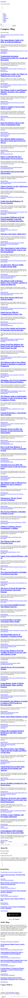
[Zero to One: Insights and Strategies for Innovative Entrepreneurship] (14, 324)
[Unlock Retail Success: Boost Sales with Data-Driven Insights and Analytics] (14, 762)
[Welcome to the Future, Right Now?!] (9, 229)
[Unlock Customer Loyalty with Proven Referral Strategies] (14, 182)
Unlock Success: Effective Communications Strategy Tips (11, 313)
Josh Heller (3, 879)
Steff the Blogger (4, 49)
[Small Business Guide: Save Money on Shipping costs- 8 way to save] (14, 70)
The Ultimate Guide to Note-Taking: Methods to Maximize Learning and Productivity (13, 364)
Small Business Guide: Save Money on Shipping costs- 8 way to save (14, 75)
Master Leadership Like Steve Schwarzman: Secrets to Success (12, 157)
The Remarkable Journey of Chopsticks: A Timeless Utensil (11, 635)
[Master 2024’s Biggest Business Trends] (9, 712)
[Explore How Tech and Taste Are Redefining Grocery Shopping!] (4, 904)
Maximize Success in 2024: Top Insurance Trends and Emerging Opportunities (12, 430)
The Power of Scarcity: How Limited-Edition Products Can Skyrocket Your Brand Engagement (14, 800)
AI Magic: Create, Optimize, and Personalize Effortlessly (12, 815)
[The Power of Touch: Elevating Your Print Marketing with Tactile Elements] (14, 584)
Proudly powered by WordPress (15, 996)
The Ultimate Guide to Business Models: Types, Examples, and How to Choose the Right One (14, 282)
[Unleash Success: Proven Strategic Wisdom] (10, 663)
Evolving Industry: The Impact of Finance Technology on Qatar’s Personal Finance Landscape (12, 970)
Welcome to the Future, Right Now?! (13, 234)
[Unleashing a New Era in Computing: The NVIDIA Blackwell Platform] (14, 376)
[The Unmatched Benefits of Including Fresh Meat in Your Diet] (14, 568)
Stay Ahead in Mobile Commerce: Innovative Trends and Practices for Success (13, 140)
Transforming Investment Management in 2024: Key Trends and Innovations (14, 58)
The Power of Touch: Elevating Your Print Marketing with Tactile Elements (13, 590)
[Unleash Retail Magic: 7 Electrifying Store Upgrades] (12, 408)
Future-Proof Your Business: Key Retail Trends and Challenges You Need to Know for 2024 (12, 346)
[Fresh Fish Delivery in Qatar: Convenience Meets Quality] (13, 615)
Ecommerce (5, 18)
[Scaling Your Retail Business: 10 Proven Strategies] (12, 197)
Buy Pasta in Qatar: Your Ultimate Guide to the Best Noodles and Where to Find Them (14, 750)
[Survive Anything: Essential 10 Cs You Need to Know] (13, 779)
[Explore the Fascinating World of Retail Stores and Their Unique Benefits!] (14, 726)
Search (2, 842)
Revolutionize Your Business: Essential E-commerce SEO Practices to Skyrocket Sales (14, 703)
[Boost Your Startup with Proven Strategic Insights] (12, 293)
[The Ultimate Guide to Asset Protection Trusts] (11, 537)
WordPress (17, 993)
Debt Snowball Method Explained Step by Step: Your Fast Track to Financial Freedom (14, 961)
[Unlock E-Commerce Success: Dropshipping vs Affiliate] (13, 522)
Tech (4, 22)
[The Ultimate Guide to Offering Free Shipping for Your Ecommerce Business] (14, 478)
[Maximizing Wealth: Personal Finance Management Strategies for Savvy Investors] (7, 975)
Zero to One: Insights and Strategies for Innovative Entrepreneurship (13, 329)
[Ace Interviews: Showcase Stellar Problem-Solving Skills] (13, 260)
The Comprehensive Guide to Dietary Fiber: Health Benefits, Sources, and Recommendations (14, 250)
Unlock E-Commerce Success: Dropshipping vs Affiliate (11, 527)
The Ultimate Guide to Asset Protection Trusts (10, 542)
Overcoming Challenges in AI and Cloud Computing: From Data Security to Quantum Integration (12, 219)
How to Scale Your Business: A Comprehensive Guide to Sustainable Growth (13, 448)
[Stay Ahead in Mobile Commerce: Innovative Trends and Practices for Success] (14, 134)
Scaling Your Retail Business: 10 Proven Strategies (12, 202)
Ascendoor (6, 993)
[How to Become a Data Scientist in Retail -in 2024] (9, 896)
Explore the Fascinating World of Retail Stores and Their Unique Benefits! (12, 732)
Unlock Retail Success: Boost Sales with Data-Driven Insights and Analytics (13, 768)
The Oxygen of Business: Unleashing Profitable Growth (13, 512)
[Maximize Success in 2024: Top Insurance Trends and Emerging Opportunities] (14, 424)
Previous (2, 841)
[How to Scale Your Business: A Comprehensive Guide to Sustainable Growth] (14, 442)
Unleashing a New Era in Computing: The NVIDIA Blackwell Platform (14, 381)
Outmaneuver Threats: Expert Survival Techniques (11, 499)
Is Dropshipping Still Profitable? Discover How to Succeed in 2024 (12, 832)
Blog (2, 37)
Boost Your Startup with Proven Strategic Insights (12, 298)
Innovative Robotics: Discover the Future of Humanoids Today (12, 124)
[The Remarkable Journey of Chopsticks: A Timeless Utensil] (14, 630)
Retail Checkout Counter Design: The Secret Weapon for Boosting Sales (13, 883)
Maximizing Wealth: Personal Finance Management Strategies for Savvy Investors (13, 978)
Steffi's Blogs (3, 1)
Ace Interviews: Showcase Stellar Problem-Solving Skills (12, 265)
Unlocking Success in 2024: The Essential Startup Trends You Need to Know (13, 466)
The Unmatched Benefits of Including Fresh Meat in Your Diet (14, 573)
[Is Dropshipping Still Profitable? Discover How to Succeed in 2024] (14, 826)
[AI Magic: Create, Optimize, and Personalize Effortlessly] (13, 810)
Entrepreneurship (6, 153)
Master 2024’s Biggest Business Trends (14, 717)
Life (4, 13)
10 (8, 841)
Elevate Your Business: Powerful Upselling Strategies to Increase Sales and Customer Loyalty (13, 652)
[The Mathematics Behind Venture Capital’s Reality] (10, 941)
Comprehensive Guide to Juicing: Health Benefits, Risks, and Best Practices (12, 685)
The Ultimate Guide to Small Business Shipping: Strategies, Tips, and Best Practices (14, 92)
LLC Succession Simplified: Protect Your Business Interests (13, 606)
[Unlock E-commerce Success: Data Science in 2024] (12, 102)
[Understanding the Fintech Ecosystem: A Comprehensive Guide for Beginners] (11, 949)
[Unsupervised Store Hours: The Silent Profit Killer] (11, 872)
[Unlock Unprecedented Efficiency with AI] (10, 552)
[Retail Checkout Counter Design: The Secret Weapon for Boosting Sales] (7, 880)
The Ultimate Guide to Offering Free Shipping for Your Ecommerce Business (13, 484)
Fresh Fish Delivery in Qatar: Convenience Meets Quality (11, 620)
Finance (5, 15)
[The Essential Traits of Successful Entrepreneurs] (11, 167)
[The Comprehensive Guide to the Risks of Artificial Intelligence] (14, 36)
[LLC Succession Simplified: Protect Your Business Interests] (14, 600)
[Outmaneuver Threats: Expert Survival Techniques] (12, 494)
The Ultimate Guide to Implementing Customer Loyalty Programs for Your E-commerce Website (14, 398)
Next (11, 841)
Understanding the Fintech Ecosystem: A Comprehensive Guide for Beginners (12, 953)
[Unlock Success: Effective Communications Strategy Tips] (13, 308)
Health (4, 14)
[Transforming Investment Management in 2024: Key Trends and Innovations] (14, 52)
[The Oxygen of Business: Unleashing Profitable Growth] (13, 507)
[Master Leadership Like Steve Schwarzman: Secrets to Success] (14, 152)
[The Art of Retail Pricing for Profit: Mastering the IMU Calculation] (8, 888)
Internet (5, 20)
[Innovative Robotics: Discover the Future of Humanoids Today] (14, 118)
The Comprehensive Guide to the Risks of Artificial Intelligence (12, 41)
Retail (4, 19)
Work (4, 17)
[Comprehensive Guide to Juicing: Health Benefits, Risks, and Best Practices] (14, 679)
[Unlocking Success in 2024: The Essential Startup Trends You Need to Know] (14, 460)
